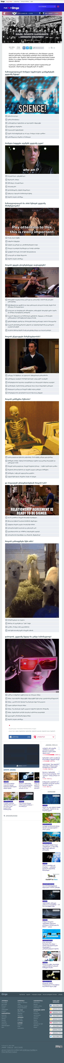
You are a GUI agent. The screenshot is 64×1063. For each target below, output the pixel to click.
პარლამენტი (4, 1002)
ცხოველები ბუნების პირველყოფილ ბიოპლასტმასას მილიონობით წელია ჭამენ (51, 978)
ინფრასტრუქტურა (6, 1025)
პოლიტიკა (5, 1000)
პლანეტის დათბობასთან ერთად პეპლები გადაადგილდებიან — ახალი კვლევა (51, 821)
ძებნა (32, 1)
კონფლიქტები (5, 1009)
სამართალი (4, 1023)
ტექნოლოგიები (21, 1011)
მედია (3, 1027)
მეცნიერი (52, 731)
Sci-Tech (20, 1010)
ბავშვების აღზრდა (38, 1006)
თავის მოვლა (37, 1007)
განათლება (4, 1016)
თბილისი (4, 1020)
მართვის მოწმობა (25, 1)
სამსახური (36, 1022)
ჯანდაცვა (4, 1018)
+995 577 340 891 (18, 1047)
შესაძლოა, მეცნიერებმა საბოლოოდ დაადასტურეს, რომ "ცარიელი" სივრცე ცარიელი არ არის (26, 780)
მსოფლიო (4, 1006)
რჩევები (35, 1027)
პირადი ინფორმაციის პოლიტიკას (9, 1051)
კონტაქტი (60, 994)
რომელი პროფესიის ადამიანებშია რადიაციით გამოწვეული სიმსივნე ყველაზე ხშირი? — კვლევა (51, 918)
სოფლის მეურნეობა (22, 1007)
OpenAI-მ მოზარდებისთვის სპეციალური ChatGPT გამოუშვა (51, 880)
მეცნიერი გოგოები (36, 731)
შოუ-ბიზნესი (20, 1020)
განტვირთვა (16, 1)
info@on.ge (10, 1047)
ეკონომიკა (21, 1000)
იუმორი (35, 1020)
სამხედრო (4, 1011)
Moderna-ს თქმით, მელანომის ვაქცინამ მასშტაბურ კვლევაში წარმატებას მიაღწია (51, 959)
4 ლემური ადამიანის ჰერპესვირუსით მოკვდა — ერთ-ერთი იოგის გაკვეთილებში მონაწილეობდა (10, 801)
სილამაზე (36, 1011)
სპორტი (20, 1023)
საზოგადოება (6, 1013)
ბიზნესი (19, 1004)
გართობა (36, 1018)
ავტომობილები (37, 1015)
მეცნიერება (22, 731)
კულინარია (36, 1016)
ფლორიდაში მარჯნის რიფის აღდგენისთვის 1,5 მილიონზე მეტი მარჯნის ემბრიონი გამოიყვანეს (51, 841)
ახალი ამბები (9, 1)
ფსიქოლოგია (37, 1002)
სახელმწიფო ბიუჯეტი (22, 1006)
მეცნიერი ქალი (46, 731)
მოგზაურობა (36, 1013)
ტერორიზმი (4, 1004)
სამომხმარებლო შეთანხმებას (29, 1050)
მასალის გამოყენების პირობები (50, 994)
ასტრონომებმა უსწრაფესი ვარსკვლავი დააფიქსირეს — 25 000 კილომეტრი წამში (51, 898)
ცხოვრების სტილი (39, 1010)
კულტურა (20, 1017)
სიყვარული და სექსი (38, 1023)
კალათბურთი (21, 1028)
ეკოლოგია (4, 1015)
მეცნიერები (28, 731)
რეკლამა (28, 994)
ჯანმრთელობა (38, 1000)
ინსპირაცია (36, 1025)
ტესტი (17, 731)
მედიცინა (36, 1004)
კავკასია (3, 1007)
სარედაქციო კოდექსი (36, 994)
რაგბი (19, 1026)
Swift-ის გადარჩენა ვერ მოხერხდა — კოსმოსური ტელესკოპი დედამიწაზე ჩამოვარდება (51, 861)
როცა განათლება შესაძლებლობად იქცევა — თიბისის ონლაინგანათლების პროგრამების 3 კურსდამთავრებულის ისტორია (51, 939)
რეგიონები (4, 1022)
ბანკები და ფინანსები (22, 1002)
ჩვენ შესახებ (22, 994)
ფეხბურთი (20, 1024)
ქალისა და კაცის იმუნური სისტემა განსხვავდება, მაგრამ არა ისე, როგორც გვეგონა (51, 802)
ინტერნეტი (20, 1013)
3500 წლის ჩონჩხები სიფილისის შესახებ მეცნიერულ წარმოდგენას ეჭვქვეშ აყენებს (10, 780)
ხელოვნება (20, 1019)
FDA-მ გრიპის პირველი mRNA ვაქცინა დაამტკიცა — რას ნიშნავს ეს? (26, 799)
